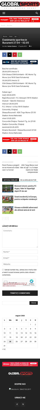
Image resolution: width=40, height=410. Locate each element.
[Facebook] (4, 54)
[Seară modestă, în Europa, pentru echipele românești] (7, 199)
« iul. (4, 349)
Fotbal (10, 36)
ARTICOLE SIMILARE (11, 180)
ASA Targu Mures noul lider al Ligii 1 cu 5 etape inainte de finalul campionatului (29, 168)
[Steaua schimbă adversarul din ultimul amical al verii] (7, 210)
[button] (3, 13)
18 (10, 337)
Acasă (3, 25)
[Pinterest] (14, 54)
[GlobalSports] (20, 5)
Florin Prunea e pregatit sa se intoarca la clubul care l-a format (10, 167)
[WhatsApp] (20, 54)
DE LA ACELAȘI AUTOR (28, 180)
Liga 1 (15, 36)
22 (30, 337)
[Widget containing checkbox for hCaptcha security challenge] (19, 282)
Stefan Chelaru (12, 46)
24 (4, 341)
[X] (9, 54)
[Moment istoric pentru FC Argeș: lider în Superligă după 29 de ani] (7, 188)
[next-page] (7, 218)
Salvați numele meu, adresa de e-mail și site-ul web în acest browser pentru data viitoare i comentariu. (19, 272)
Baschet (9, 25)
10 (4, 333)
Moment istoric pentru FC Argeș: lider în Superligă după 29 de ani (25, 188)
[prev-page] (3, 218)
